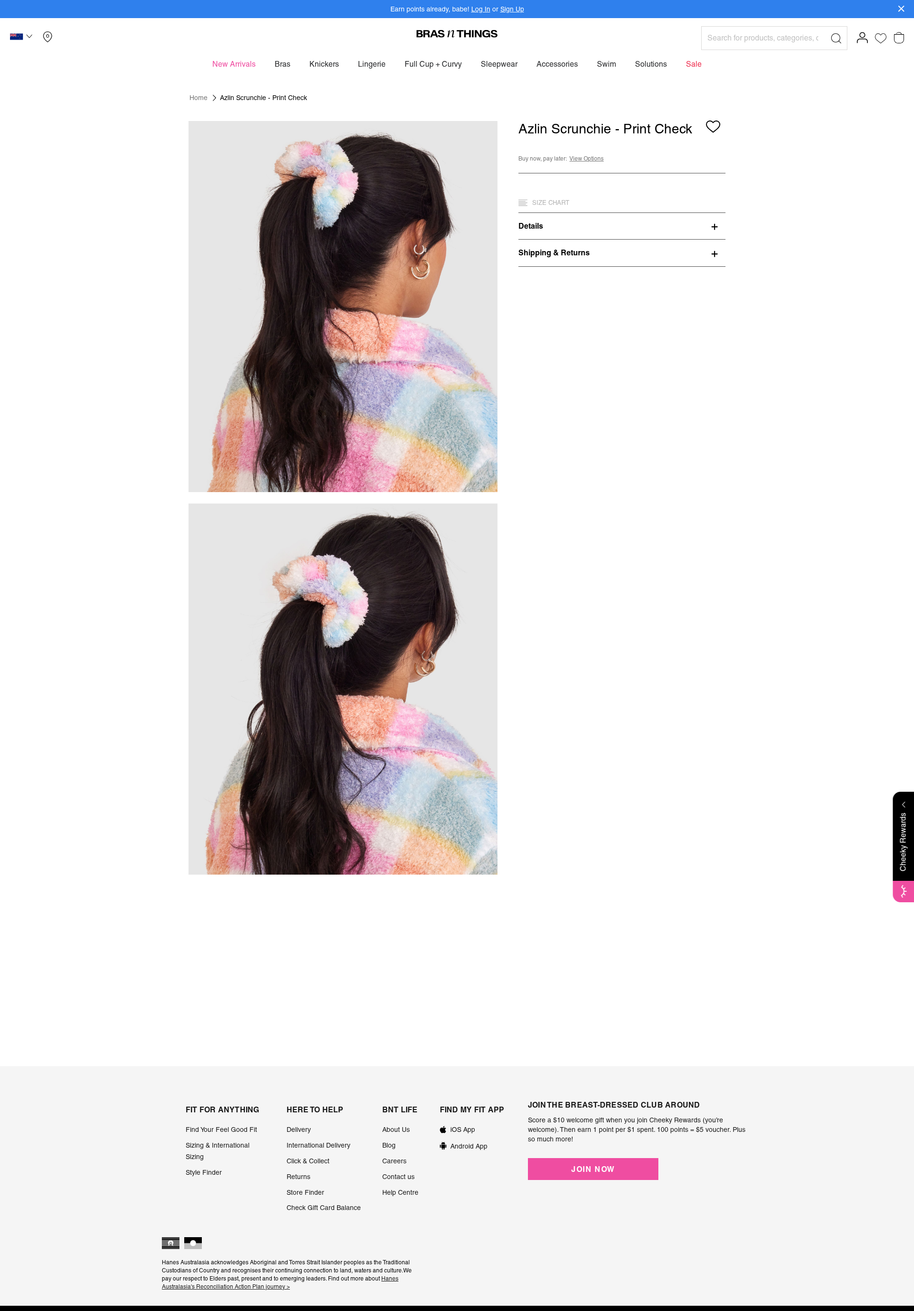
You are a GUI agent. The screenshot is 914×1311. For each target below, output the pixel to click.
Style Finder (204, 1172)
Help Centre (400, 1192)
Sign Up (512, 9)
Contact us (398, 1176)
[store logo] (457, 33)
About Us (396, 1129)
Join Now (593, 1169)
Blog (389, 1145)
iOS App (462, 1129)
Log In (480, 9)
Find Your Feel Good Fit (221, 1129)
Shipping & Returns (554, 252)
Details (530, 226)
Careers (394, 1161)
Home (198, 97)
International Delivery (318, 1145)
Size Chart (550, 202)
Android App (468, 1146)
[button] (22, 38)
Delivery (299, 1129)
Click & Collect (308, 1161)
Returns (298, 1176)
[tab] (621, 225)
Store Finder (305, 1192)
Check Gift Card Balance (324, 1207)
